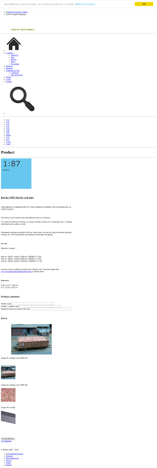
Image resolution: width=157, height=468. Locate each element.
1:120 (8, 142)
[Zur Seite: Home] (14, 51)
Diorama (9, 68)
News (13, 62)
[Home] (18, 31)
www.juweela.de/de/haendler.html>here (16, 271)
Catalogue (15, 73)
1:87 (7, 140)
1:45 (7, 129)
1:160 (8, 144)
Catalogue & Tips (13, 71)
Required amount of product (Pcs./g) (15, 309)
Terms (8, 463)
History (14, 60)
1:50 (7, 133)
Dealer (8, 77)
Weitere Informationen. (85, 4)
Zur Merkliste (6, 441)
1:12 (7, 120)
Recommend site (12, 458)
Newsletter (15, 64)
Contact (9, 82)
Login (8, 79)
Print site (9, 456)
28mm (8, 135)
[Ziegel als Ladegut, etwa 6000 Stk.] (8, 379)
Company (9, 53)
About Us (14, 55)
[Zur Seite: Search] (21, 113)
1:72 (7, 137)
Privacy (9, 460)
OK (144, 4)
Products (9, 66)
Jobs (12, 57)
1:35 (7, 126)
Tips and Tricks (17, 75)
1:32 (7, 124)
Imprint (9, 465)
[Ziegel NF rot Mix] (8, 401)
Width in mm (6, 304)
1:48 (7, 131)
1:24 (7, 122)
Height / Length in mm (10, 306)
